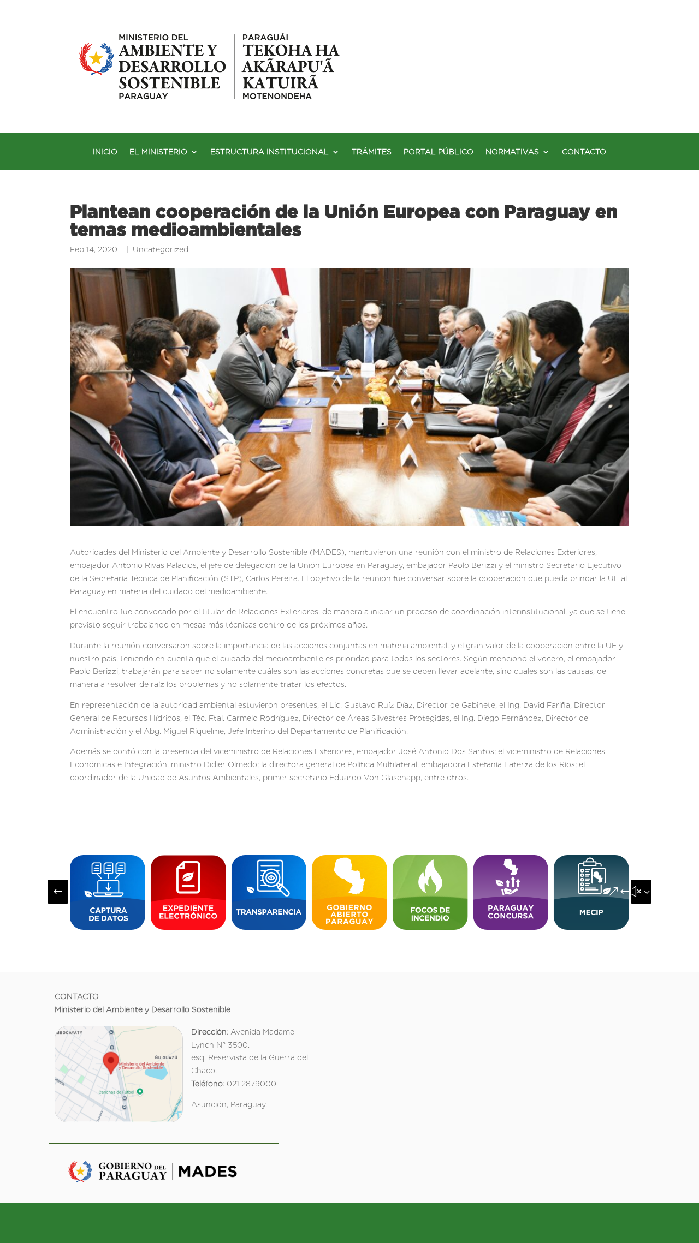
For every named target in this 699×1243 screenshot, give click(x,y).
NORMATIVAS (512, 152)
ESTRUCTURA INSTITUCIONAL (269, 152)
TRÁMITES (372, 152)
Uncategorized (160, 249)
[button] (58, 892)
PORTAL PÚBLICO (438, 152)
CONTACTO (584, 152)
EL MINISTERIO (158, 152)
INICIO (105, 152)
